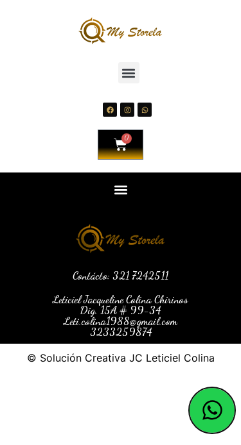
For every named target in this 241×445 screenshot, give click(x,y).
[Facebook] (110, 110)
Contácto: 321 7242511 (120, 275)
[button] (128, 72)
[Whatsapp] (145, 110)
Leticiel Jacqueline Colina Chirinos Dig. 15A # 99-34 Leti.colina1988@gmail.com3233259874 (120, 315)
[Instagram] (127, 110)
